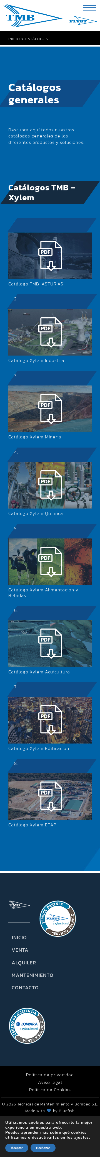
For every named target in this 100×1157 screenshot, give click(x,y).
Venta (20, 949)
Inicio (19, 937)
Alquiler (20, 962)
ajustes (81, 1137)
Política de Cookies (50, 1089)
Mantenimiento (20, 975)
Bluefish (67, 1111)
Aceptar (17, 1148)
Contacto (20, 987)
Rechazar (43, 1148)
